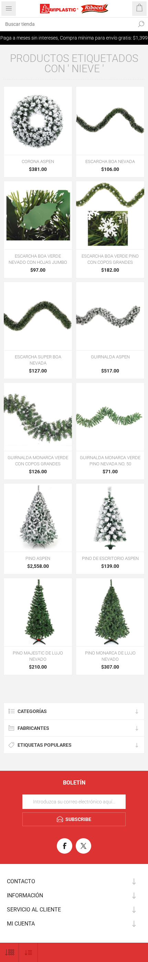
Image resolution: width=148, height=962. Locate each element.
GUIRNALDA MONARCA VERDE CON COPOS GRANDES (38, 460)
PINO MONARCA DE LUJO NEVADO (110, 656)
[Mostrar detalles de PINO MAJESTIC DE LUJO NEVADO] (38, 612)
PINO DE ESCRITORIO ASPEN (110, 558)
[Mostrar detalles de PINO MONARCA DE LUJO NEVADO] (110, 612)
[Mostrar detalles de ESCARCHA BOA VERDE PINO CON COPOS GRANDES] (110, 215)
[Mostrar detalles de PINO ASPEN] (38, 518)
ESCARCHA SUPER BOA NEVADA (38, 360)
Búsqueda (141, 24)
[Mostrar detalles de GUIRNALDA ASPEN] (110, 316)
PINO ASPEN (37, 558)
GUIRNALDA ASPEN (110, 356)
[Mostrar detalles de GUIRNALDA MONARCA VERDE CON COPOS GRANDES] (38, 417)
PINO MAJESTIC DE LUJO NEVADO (38, 656)
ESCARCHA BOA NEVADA (110, 161)
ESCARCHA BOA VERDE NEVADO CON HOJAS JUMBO (38, 259)
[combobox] (67, 24)
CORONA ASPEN (38, 161)
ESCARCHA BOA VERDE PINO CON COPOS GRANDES (110, 259)
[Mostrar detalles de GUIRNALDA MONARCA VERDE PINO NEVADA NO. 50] (110, 417)
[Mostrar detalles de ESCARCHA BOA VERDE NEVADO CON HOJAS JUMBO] (38, 215)
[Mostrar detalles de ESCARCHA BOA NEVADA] (110, 121)
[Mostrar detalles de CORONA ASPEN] (38, 121)
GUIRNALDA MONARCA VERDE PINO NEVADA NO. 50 (110, 460)
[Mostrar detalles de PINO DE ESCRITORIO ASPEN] (110, 518)
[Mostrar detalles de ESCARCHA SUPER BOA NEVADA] (38, 316)
